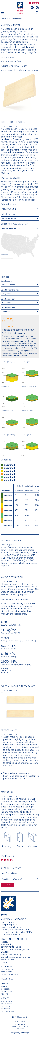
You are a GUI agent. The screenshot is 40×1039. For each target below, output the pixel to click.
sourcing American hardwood (15, 929)
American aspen (15, 18)
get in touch (6, 1003)
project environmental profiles (15, 957)
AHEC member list (21, 1017)
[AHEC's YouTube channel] (30, 3)
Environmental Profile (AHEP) (15, 949)
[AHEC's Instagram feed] (33, 3)
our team (5, 1006)
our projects (7, 969)
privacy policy (20, 1024)
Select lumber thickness (10, 290)
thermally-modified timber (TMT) (16, 932)
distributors (6, 1008)
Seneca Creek (7, 959)
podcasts (5, 989)
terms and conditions (20, 1026)
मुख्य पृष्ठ (3, 18)
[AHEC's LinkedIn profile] (38, 3)
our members (7, 1011)
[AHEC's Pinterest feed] (35, 3)
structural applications (11, 934)
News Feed (7, 978)
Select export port (8, 299)
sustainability (7, 944)
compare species (9, 924)
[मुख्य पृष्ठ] (8, 903)
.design (24, 1033)
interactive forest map (11, 954)
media (4, 962)
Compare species (7, 126)
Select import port (8, 308)
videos (4, 986)
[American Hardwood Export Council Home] (20, 8)
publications (6, 991)
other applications (9, 974)
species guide (7, 922)
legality (4, 941)
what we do (6, 1001)
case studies (6, 971)
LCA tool (5, 951)
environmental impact (11, 946)
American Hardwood (13, 919)
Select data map (9, 204)
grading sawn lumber (11, 927)
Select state (14, 223)
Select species (8, 214)
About (5, 998)
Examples (6, 966)
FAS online (20, 1029)
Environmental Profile (15, 939)
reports (4, 994)
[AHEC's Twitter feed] (2, 860)
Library (5, 983)
